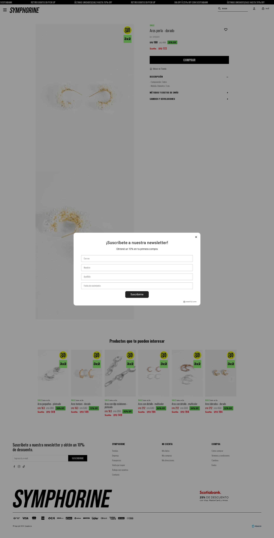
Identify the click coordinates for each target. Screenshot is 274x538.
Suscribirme (137, 294)
